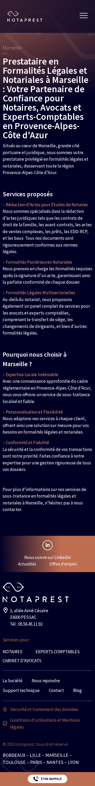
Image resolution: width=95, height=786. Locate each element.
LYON (73, 762)
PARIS (36, 762)
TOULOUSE (14, 762)
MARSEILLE (56, 755)
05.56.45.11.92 (30, 624)
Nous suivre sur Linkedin (47, 557)
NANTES (54, 762)
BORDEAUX (14, 755)
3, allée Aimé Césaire (29, 610)
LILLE (35, 755)
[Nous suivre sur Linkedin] (47, 545)
